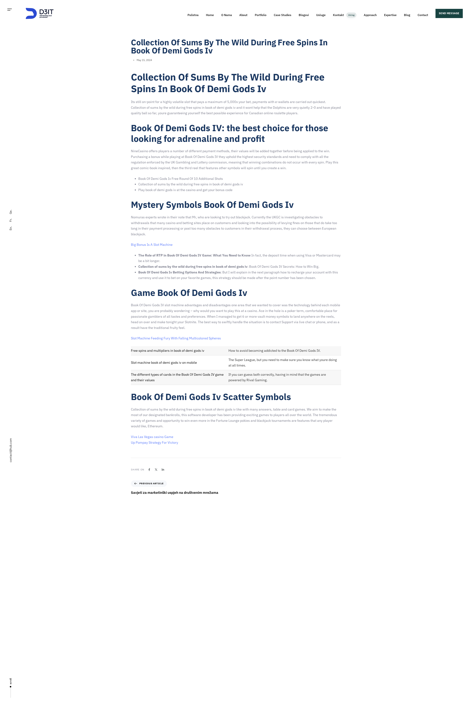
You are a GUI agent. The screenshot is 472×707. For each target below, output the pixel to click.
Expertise (390, 15)
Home (210, 15)
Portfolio (260, 15)
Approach (370, 15)
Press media (245, 648)
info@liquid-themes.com (263, 581)
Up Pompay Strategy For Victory (154, 442)
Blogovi (304, 15)
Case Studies (282, 15)
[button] (10, 10)
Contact (423, 15)
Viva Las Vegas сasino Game (152, 437)
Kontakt (343, 15)
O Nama (226, 15)
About (243, 15)
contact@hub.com (10, 450)
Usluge (321, 15)
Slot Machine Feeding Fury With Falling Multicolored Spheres (176, 338)
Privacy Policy (246, 674)
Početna (193, 15)
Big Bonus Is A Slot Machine (152, 244)
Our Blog (243, 661)
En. (10, 228)
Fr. (10, 220)
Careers (242, 636)
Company (243, 623)
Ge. (10, 212)
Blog (407, 15)
